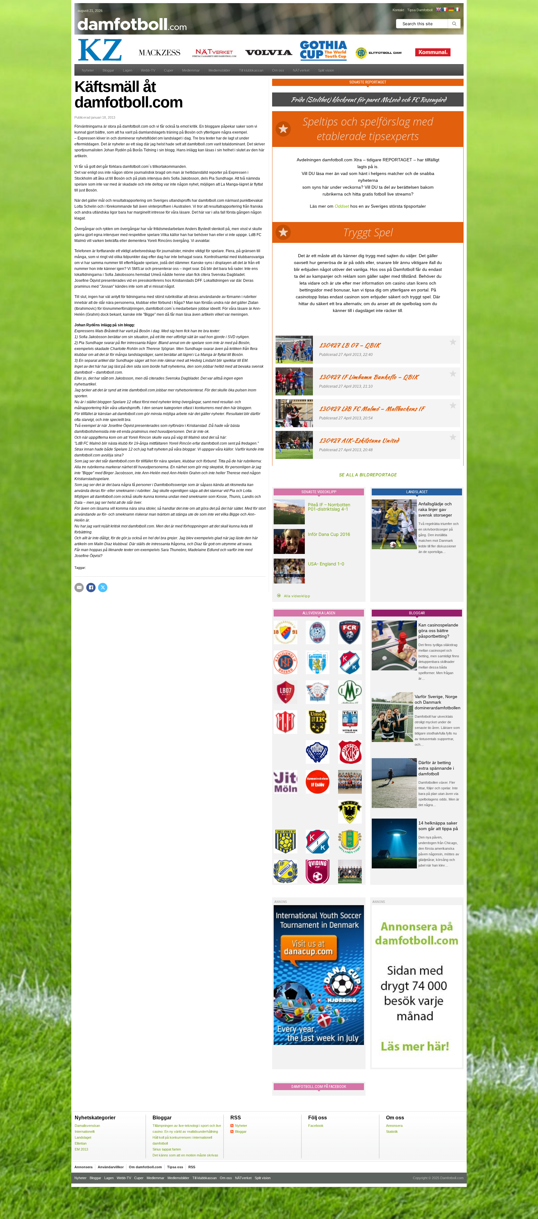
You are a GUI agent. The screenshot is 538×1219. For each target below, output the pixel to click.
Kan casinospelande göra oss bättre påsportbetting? (438, 630)
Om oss (278, 70)
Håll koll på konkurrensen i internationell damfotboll (182, 1140)
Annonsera (394, 1125)
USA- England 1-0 (326, 563)
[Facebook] (91, 587)
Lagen (127, 70)
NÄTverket (301, 70)
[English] (438, 9)
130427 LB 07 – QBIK (349, 345)
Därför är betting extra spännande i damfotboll (436, 768)
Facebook (315, 1125)
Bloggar (108, 70)
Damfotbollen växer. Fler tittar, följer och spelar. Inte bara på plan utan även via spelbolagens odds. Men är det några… (438, 794)
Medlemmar (191, 70)
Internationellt (85, 1131)
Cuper (168, 70)
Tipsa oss (175, 1167)
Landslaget (83, 1137)
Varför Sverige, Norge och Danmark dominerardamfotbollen (437, 702)
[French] (444, 9)
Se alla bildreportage (368, 474)
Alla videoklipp (297, 596)
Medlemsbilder (219, 70)
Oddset (342, 206)
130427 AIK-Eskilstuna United (359, 440)
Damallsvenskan (87, 1125)
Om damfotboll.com (145, 1167)
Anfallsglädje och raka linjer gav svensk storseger (435, 509)
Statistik (392, 1131)
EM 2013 (81, 1149)
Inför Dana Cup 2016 (329, 534)
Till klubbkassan (251, 70)
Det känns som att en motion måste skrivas (185, 1155)
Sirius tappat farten (167, 1149)
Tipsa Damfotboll (419, 10)
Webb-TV (148, 70)
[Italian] (457, 9)
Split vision (326, 70)
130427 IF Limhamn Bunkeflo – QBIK (368, 377)
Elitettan (81, 1143)
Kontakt (398, 10)
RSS (191, 1167)
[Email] (79, 587)
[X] (102, 587)
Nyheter (88, 70)
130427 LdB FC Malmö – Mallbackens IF (371, 408)
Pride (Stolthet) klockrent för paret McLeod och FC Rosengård (368, 99)
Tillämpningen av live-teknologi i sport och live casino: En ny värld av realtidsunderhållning (187, 1128)
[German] (451, 9)
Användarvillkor (111, 1167)
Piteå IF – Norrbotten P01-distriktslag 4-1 (329, 507)
